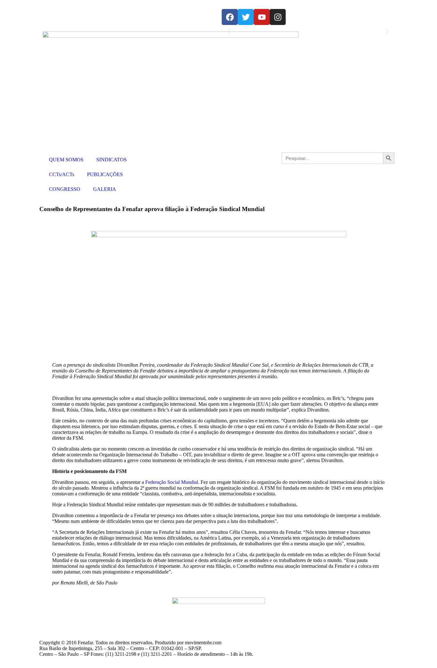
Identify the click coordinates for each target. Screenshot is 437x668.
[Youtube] (262, 17)
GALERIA (104, 189)
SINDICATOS (111, 159)
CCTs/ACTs (61, 174)
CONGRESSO (64, 189)
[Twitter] (246, 17)
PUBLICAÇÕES (105, 174)
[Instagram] (278, 17)
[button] (229, 32)
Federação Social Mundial (171, 482)
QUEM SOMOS (66, 159)
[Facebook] (230, 17)
